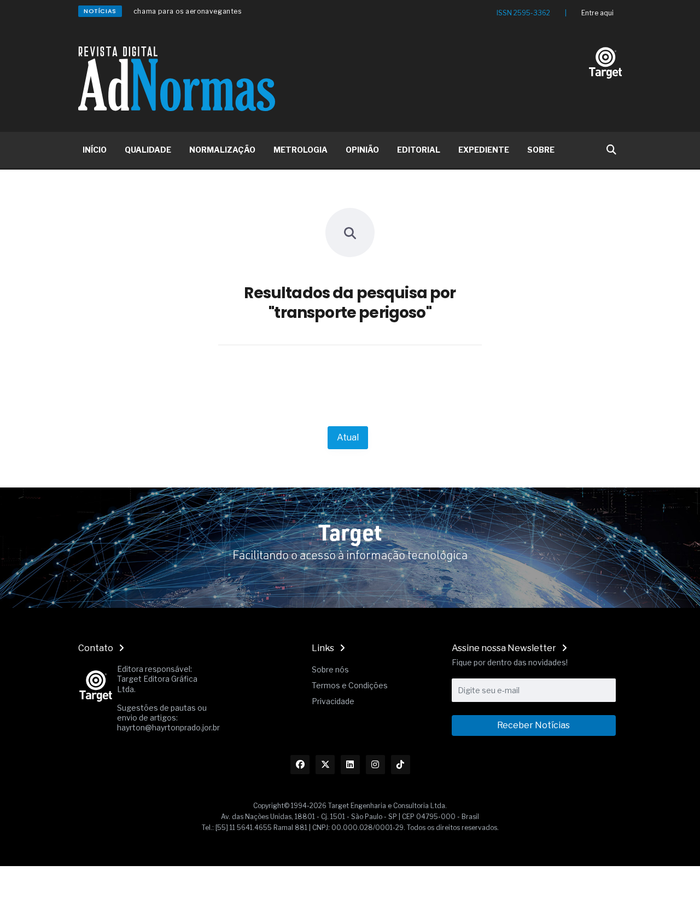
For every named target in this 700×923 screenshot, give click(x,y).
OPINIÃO (362, 149)
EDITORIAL (418, 149)
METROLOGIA (300, 149)
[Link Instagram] (375, 764)
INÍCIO (95, 149)
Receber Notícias (533, 725)
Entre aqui (597, 13)
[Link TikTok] (400, 764)
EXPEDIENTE (483, 149)
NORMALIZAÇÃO (222, 149)
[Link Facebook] (300, 764)
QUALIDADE (148, 149)
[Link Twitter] (325, 764)
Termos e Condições (350, 685)
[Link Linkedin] (350, 764)
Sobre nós (330, 669)
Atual (348, 437)
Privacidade (333, 701)
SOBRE (541, 149)
